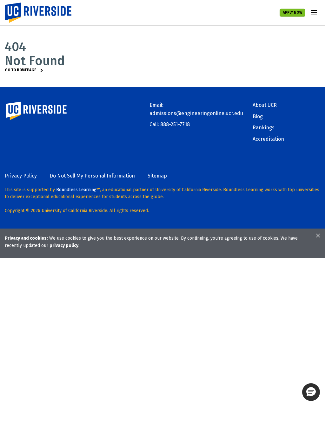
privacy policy (64, 245)
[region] (162, 242)
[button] (311, 392)
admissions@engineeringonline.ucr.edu (196, 113)
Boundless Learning (76, 189)
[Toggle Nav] (314, 12)
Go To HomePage (20, 70)
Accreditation (268, 139)
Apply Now (292, 12)
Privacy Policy (21, 176)
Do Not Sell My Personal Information (92, 176)
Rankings (264, 128)
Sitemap (157, 176)
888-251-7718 (175, 124)
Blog (258, 116)
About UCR (265, 105)
